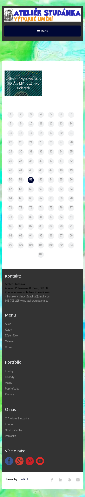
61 (51, 188)
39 (40, 160)
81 (40, 216)
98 (71, 235)
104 (61, 244)
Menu (44, 31)
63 (71, 188)
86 (20, 226)
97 (61, 235)
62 (61, 188)
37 (20, 160)
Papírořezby (12, 388)
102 (41, 244)
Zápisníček (11, 335)
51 (20, 179)
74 (40, 207)
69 (61, 198)
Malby (8, 382)
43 (10, 170)
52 (30, 179)
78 (10, 216)
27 (61, 142)
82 (51, 216)
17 (30, 132)
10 (30, 123)
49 (71, 170)
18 (40, 132)
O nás (8, 347)
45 (30, 170)
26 (51, 142)
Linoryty (9, 377)
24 (30, 142)
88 (40, 226)
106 (41, 254)
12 (51, 123)
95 (40, 235)
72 (20, 207)
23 (20, 142)
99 (10, 244)
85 (10, 226)
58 (20, 188)
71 (10, 207)
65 (20, 198)
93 (20, 235)
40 (51, 160)
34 (61, 151)
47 (51, 170)
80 (30, 216)
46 (40, 170)
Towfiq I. (23, 479)
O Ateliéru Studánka (17, 418)
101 (31, 244)
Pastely (9, 394)
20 (61, 132)
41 (61, 160)
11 (41, 123)
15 (10, 132)
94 (30, 235)
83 (61, 216)
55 (61, 179)
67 (40, 198)
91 (71, 226)
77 (71, 207)
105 (71, 244)
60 (40, 188)
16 (20, 132)
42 (71, 160)
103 (51, 244)
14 (71, 123)
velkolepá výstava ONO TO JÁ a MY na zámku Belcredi (23, 83)
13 (61, 123)
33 (51, 151)
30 (20, 151)
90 (61, 226)
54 (51, 179)
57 (10, 188)
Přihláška (10, 435)
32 (40, 151)
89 (51, 226)
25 (40, 142)
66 (30, 198)
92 (10, 235)
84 (71, 216)
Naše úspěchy (13, 430)
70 (71, 198)
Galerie (9, 341)
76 (61, 207)
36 (10, 160)
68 (51, 198)
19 (51, 132)
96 (51, 235)
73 (30, 207)
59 (30, 188)
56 (71, 179)
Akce (8, 323)
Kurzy (8, 329)
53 (40, 179)
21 (71, 132)
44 (20, 170)
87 (30, 226)
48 (61, 170)
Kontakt (9, 424)
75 (51, 207)
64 (10, 198)
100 (21, 244)
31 (30, 151)
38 (30, 160)
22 (10, 142)
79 (20, 216)
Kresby (9, 371)
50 (10, 179)
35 (71, 151)
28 (71, 142)
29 (10, 151)
